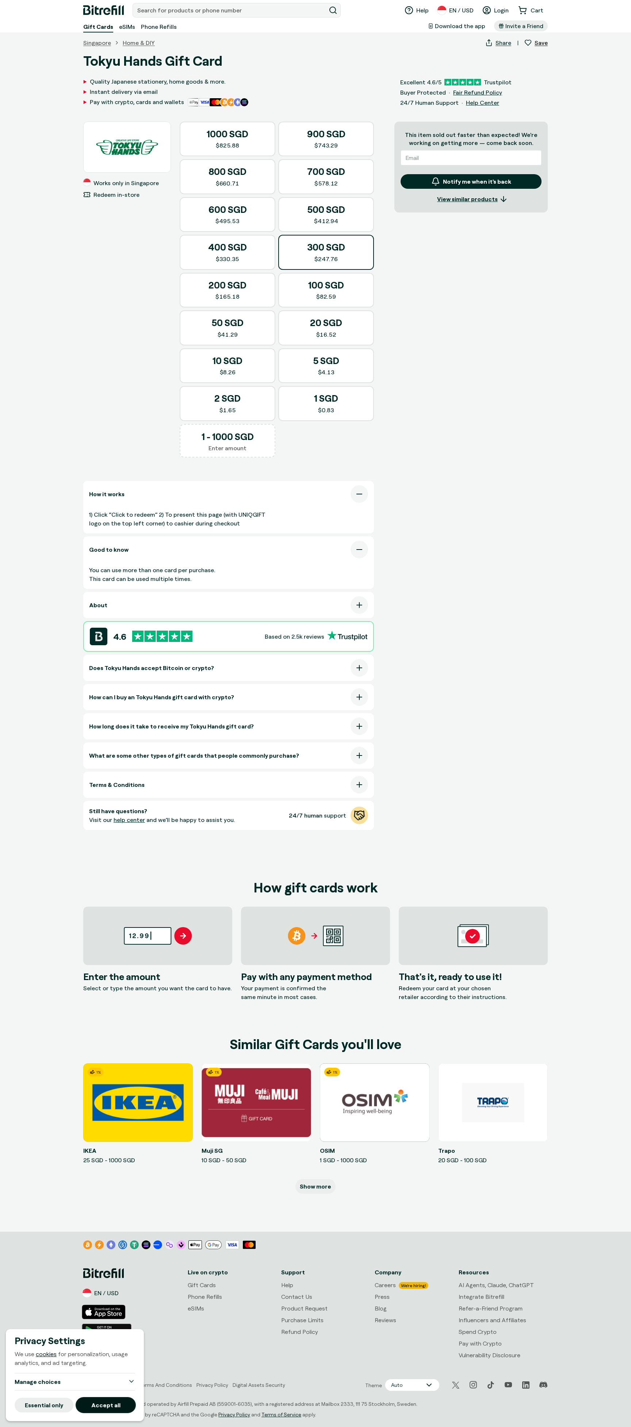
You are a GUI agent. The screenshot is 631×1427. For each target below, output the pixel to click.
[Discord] (543, 1385)
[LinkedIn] (525, 1385)
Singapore (97, 42)
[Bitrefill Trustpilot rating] (162, 636)
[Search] (333, 10)
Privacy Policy (234, 1414)
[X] (455, 1385)
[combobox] (230, 10)
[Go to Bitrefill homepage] (103, 10)
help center (129, 819)
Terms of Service (281, 1414)
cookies (46, 1354)
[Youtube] (508, 1385)
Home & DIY (139, 42)
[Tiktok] (490, 1385)
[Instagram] (473, 1385)
